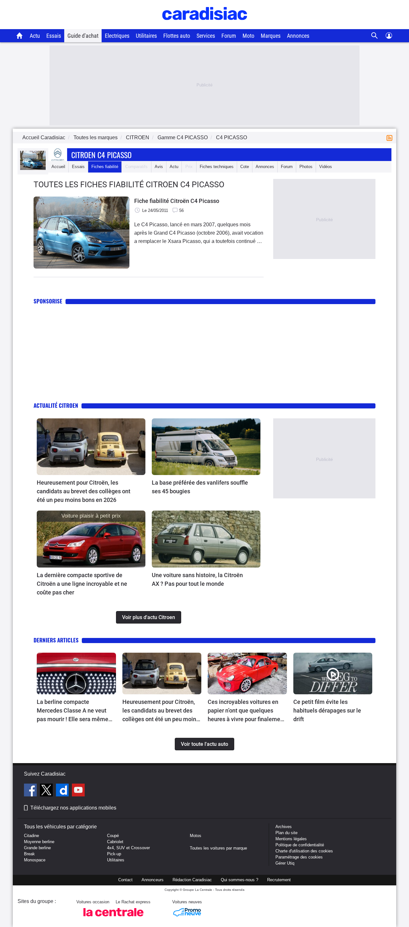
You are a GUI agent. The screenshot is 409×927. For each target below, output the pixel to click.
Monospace (34, 860)
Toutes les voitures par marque (218, 848)
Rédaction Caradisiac (192, 879)
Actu (35, 35)
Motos (195, 835)
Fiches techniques (217, 166)
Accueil (58, 166)
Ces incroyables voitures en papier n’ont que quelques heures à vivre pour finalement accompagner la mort (246, 710)
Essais (53, 35)
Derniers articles (56, 640)
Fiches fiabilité (104, 166)
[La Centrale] (113, 918)
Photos (306, 166)
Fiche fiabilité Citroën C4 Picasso (176, 200)
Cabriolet (115, 841)
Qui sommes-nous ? (239, 879)
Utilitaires (146, 35)
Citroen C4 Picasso (101, 154)
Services (206, 35)
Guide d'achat (82, 35)
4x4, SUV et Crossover (128, 847)
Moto (248, 35)
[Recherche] (374, 35)
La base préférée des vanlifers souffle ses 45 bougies (200, 487)
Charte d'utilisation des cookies (304, 851)
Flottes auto (176, 35)
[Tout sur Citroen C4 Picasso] (33, 168)
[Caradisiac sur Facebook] (31, 791)
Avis (159, 166)
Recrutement (279, 879)
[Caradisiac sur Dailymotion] (63, 791)
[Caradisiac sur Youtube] (78, 791)
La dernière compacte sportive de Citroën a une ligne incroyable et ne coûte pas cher (82, 584)
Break (29, 853)
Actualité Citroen (56, 405)
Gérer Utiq (284, 863)
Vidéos (325, 166)
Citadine (31, 835)
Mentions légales (291, 838)
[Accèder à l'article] (91, 446)
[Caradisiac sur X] (47, 791)
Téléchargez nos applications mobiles (73, 807)
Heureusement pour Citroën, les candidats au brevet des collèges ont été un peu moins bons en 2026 (83, 491)
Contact (125, 879)
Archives (283, 826)
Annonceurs (153, 879)
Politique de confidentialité (299, 844)
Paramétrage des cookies (299, 857)
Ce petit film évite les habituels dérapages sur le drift (327, 710)
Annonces (298, 35)
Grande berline (37, 847)
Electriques (117, 35)
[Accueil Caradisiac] (20, 35)
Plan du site (286, 832)
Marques (271, 35)
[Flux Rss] (390, 137)
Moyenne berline (39, 841)
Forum (228, 35)
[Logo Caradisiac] (204, 25)
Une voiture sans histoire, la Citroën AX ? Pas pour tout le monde (197, 579)
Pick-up (114, 853)
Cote (244, 166)
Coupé (113, 835)
